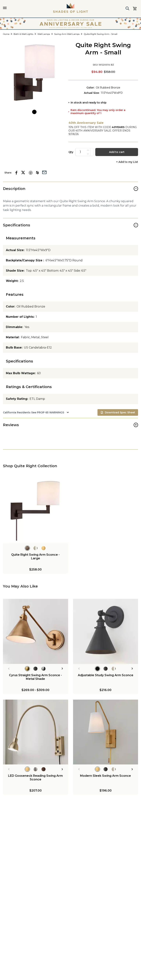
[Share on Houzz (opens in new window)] (37, 173)
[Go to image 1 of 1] (34, 112)
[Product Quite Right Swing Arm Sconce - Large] (35, 511)
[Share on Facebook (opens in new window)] (16, 173)
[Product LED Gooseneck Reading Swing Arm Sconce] (35, 732)
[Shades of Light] (70, 8)
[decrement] (88, 154)
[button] (34, 72)
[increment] (88, 150)
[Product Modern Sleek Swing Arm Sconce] (105, 732)
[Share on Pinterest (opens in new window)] (30, 173)
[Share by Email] (44, 172)
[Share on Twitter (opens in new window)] (23, 173)
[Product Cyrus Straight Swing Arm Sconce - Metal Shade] (35, 631)
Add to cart (116, 152)
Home (6, 34)
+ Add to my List (127, 162)
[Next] (62, 669)
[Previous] (9, 669)
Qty (70, 152)
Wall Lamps (43, 34)
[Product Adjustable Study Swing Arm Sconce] (105, 631)
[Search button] (127, 8)
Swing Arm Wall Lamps (66, 34)
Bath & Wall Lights (23, 34)
